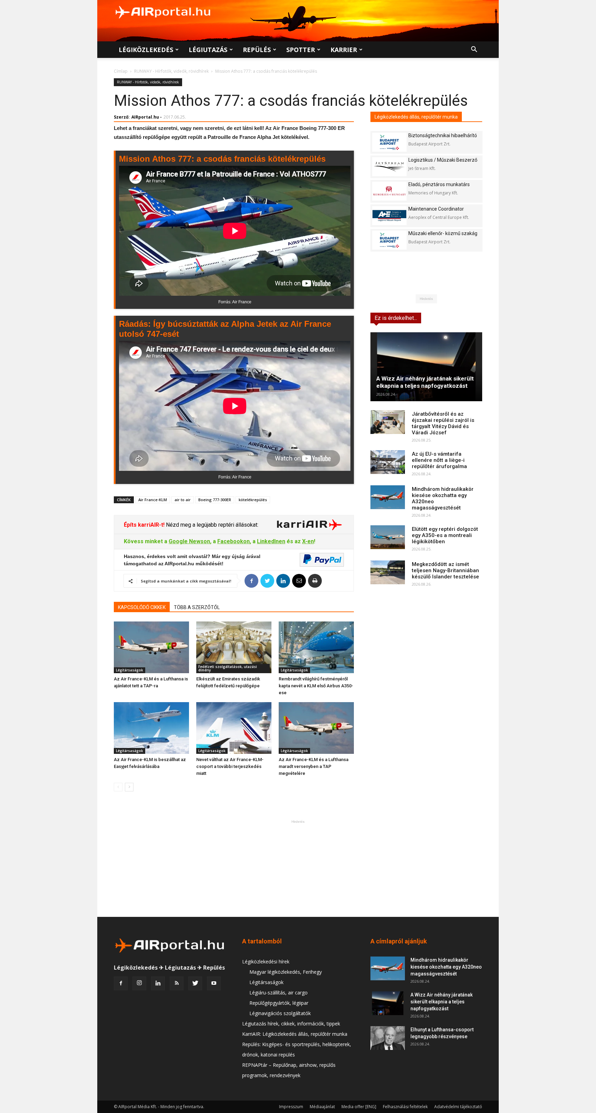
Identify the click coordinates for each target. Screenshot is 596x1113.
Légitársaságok (129, 670)
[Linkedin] (158, 983)
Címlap (121, 71)
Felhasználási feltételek (405, 1107)
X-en (308, 541)
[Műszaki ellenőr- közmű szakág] (389, 240)
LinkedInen (271, 541)
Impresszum (291, 1107)
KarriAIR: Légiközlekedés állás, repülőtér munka (294, 1034)
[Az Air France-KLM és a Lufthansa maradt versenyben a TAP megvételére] (316, 728)
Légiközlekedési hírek (265, 961)
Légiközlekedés (146, 49)
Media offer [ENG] (358, 1107)
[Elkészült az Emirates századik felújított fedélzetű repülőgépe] (233, 647)
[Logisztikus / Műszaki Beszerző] (389, 166)
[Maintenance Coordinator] (389, 215)
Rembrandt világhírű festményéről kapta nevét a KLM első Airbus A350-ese (316, 685)
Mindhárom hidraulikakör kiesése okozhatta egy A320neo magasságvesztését (446, 967)
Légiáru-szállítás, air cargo (278, 992)
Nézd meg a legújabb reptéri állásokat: (211, 525)
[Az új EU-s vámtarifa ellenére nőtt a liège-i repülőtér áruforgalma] (387, 462)
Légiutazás (208, 49)
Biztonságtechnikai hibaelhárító (442, 135)
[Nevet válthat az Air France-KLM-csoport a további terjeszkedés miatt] (233, 728)
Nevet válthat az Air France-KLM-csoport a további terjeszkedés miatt (230, 766)
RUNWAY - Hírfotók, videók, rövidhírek (171, 71)
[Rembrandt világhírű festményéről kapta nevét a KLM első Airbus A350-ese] (316, 647)
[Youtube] (214, 983)
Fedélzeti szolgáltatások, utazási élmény (227, 668)
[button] (474, 50)
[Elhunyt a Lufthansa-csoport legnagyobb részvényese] (387, 1038)
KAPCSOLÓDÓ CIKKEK (142, 607)
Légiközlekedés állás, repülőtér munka (416, 117)
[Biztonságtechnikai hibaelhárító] (389, 142)
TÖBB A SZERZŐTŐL (197, 607)
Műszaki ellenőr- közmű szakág (442, 233)
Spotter (300, 49)
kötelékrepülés (253, 499)
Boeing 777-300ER (214, 499)
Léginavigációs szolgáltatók (280, 1013)
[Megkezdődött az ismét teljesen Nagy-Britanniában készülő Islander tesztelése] (387, 572)
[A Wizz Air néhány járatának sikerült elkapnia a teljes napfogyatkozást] (426, 366)
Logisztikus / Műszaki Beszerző (442, 160)
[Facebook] (121, 983)
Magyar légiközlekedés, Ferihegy (285, 972)
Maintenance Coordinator (436, 209)
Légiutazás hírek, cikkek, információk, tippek (291, 1023)
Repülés (257, 49)
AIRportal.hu (145, 117)
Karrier (343, 49)
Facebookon (233, 541)
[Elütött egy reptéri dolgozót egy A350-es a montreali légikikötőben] (387, 537)
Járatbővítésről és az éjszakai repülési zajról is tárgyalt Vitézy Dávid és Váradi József (443, 423)
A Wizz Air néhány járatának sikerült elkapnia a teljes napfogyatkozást (425, 382)
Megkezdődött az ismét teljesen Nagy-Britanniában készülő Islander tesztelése (445, 570)
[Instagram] (139, 983)
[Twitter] (195, 983)
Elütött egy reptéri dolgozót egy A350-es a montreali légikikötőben (445, 535)
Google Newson (189, 541)
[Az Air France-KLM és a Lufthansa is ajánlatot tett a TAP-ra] (151, 647)
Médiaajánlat (322, 1107)
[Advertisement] (298, 868)
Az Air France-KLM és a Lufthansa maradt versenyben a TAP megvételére (313, 766)
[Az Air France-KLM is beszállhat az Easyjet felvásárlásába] (151, 728)
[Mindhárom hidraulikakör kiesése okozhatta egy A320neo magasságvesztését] (387, 497)
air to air (183, 499)
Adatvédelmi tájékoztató (458, 1107)
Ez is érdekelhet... (396, 318)
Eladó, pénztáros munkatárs (439, 184)
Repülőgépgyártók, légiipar (278, 1003)
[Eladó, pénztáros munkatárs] (389, 191)
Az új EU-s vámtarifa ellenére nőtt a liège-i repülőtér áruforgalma (439, 460)
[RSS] (176, 983)
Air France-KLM (152, 499)
